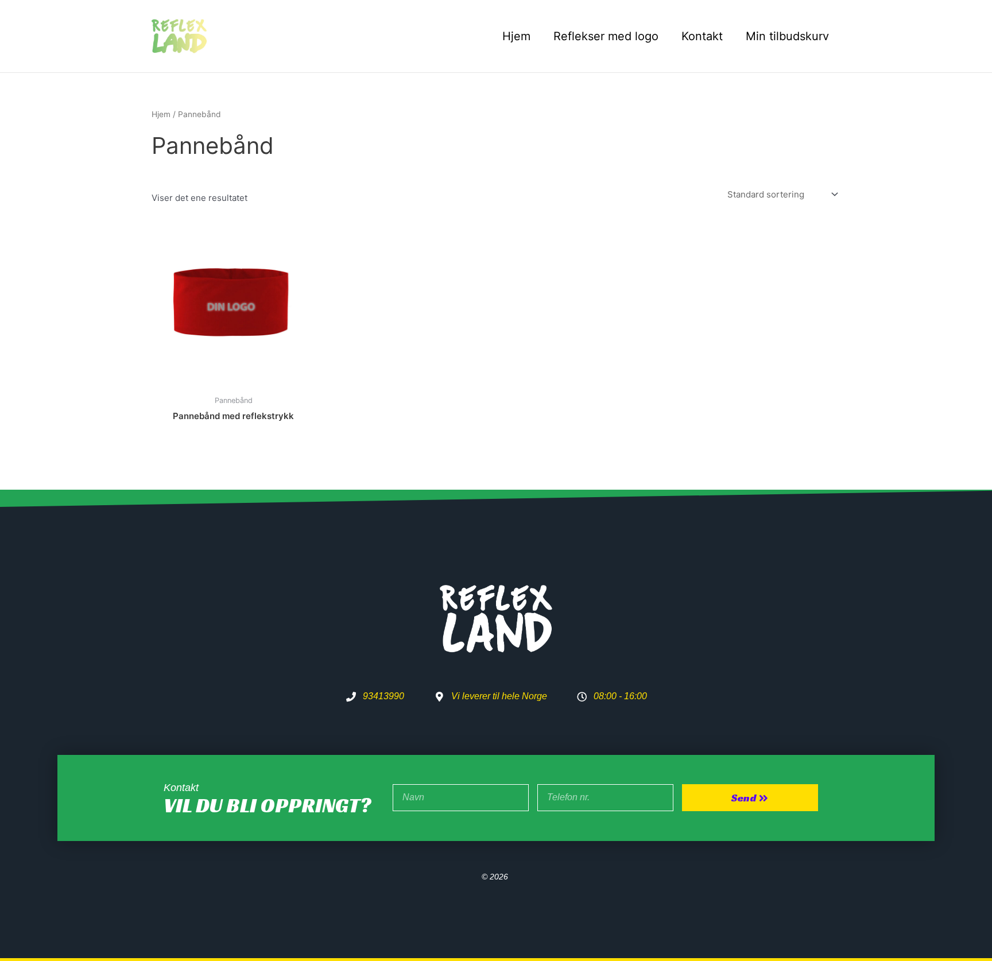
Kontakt (702, 36)
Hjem (516, 36)
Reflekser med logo (605, 36)
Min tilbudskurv (787, 36)
